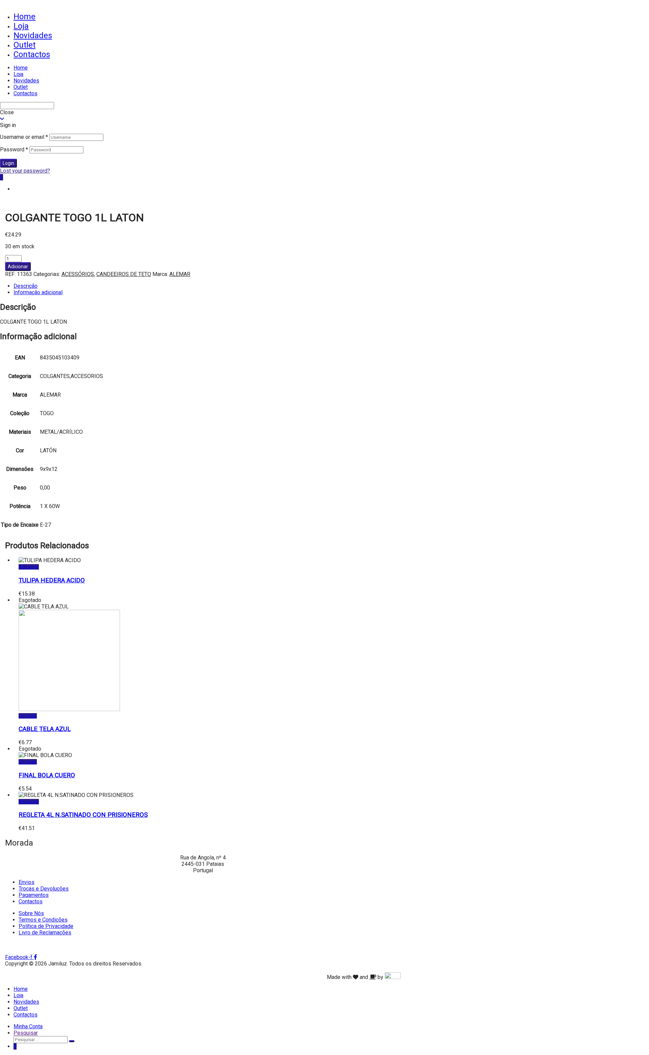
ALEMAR (179, 274)
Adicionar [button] (29, 567)
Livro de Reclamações (45, 932)
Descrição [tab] (26, 286)
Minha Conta (28, 1026)
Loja (21, 26)
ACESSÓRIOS (78, 274)
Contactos (32, 54)
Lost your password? (25, 171)
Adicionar (18, 266)
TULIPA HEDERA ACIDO (52, 580)
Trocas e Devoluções (44, 888)
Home (24, 16)
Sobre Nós (31, 913)
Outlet (24, 45)
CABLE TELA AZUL (45, 729)
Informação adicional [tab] (38, 292)
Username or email (24, 137)
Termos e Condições (43, 919)
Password (14, 149)
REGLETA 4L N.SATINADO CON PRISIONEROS (83, 815)
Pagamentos (34, 895)
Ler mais (28, 716)
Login (8, 163)
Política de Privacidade (46, 926)
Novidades (33, 35)
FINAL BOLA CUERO (47, 775)
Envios (26, 882)
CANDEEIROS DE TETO (123, 274)
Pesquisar (26, 1033)
